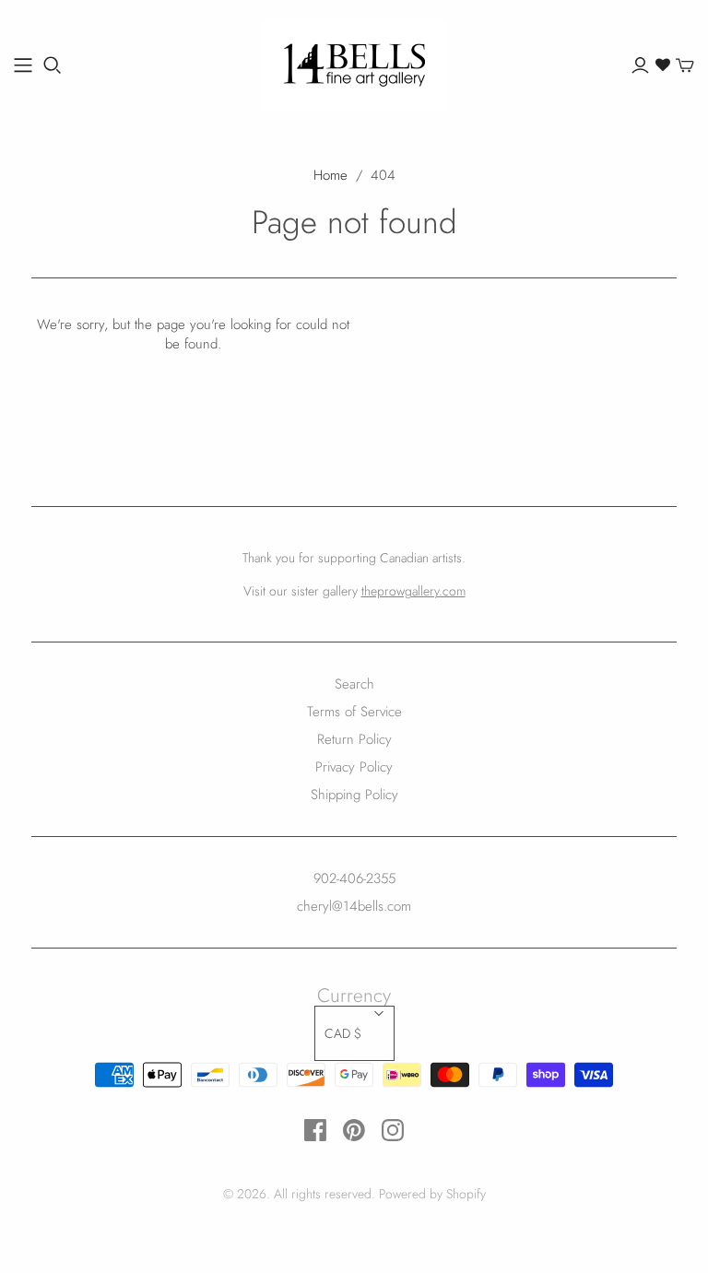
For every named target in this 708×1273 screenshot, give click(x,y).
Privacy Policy (354, 767)
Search (354, 684)
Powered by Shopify (432, 1194)
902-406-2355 (354, 878)
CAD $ (342, 1033)
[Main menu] (23, 65)
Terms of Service (354, 711)
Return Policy (354, 739)
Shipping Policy (354, 794)
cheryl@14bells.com (354, 906)
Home (330, 175)
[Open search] (52, 65)
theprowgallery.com (413, 591)
